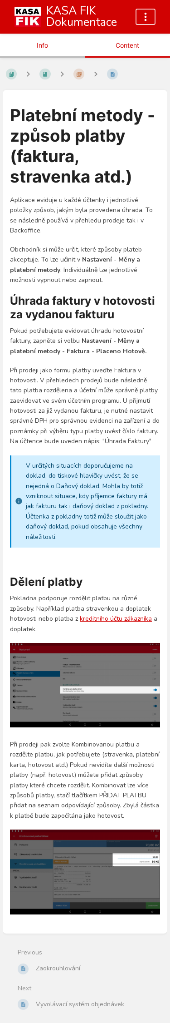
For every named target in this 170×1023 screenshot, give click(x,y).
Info (42, 45)
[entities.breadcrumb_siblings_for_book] (28, 74)
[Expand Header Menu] (145, 17)
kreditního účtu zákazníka (116, 618)
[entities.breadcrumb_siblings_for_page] (95, 74)
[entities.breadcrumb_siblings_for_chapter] (62, 74)
